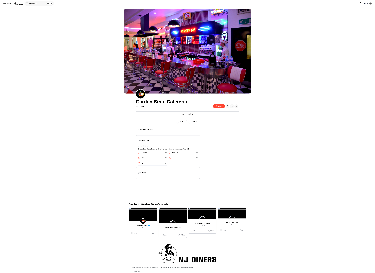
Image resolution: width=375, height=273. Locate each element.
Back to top (137, 271)
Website (194, 122)
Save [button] (135, 233)
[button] (363, 3)
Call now (183, 122)
